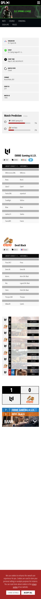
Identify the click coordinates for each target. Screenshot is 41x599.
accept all (28, 592)
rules (15, 24)
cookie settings (13, 592)
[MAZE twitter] (30, 159)
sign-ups (5, 24)
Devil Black (20, 245)
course (12, 20)
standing (21, 20)
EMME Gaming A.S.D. (25, 155)
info (3, 20)
